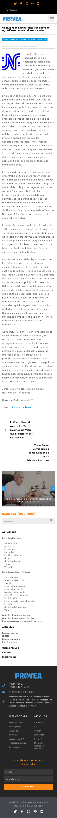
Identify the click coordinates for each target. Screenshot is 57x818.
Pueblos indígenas (13, 555)
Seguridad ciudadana (15, 606)
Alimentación (10, 543)
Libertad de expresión (15, 586)
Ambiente (9, 546)
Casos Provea (10, 647)
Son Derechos (9, 641)
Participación (11, 597)
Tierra (7, 563)
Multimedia (9, 657)
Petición (8, 604)
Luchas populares (11, 638)
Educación (9, 548)
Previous (4, 488)
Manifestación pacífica (15, 592)
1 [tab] (16, 505)
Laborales (9, 552)
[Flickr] (38, 3)
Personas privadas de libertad (19, 601)
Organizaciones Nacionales (16, 615)
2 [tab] (19, 505)
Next (53, 488)
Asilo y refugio (11, 577)
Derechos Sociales (11, 537)
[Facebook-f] (21, 3)
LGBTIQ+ (6, 635)
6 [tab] (33, 505)
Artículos (8, 627)
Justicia (8, 583)
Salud (7, 557)
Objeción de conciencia (15, 595)
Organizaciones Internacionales (18, 618)
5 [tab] (30, 505)
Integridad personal (14, 580)
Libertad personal (13, 589)
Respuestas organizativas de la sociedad (22, 621)
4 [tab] (26, 505)
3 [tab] (23, 505)
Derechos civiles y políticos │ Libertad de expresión (25, 40)
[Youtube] (32, 3)
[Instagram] (26, 3)
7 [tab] (37, 505)
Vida (6, 609)
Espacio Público (21, 407)
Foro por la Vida (10, 632)
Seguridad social (12, 560)
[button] (51, 18)
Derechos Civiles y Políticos (16, 572)
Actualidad (9, 532)
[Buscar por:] (28, 520)
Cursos (6, 652)
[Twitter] (15, 3)
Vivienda (8, 566)
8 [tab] (40, 505)
